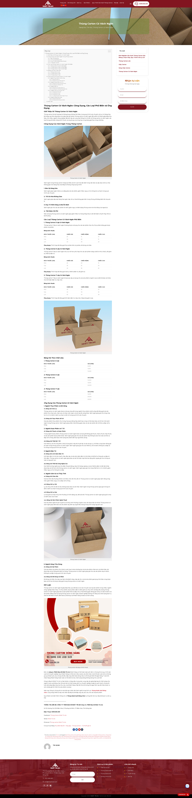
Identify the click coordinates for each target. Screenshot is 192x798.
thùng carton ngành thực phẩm (94, 738)
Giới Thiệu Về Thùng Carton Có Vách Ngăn (58, 55)
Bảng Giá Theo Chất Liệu (54, 70)
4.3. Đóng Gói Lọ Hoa (56, 94)
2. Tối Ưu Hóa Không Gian (56, 59)
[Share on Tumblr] (82, 729)
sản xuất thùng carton (67, 736)
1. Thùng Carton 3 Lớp (55, 72)
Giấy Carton (122, 64)
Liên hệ (122, 2)
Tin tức (116, 2)
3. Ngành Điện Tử (54, 86)
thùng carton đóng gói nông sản (96, 736)
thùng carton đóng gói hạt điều (80, 736)
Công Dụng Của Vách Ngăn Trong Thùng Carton (60, 56)
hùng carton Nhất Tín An (58, 722)
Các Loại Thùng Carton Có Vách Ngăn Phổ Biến (60, 64)
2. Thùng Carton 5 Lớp (55, 73)
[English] (63, 5)
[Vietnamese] (66, 5)
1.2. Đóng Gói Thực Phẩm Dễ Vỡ (58, 80)
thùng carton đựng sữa (81, 738)
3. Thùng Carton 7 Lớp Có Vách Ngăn (58, 68)
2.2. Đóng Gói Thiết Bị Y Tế (57, 84)
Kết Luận (50, 101)
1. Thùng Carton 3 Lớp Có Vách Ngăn (58, 65)
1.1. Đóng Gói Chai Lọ (55, 79)
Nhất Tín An (51, 718)
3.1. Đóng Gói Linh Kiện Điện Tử (58, 87)
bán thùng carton (69, 734)
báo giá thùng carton (79, 734)
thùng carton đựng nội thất (68, 738)
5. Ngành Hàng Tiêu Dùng (56, 97)
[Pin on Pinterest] (79, 729)
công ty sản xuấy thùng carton (54, 736)
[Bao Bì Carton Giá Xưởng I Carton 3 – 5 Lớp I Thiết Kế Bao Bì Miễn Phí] (50, 4)
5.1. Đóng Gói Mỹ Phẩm (56, 98)
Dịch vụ (79, 2)
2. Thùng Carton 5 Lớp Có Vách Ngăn (58, 67)
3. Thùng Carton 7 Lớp (55, 74)
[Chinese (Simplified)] (61, 5)
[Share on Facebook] (74, 729)
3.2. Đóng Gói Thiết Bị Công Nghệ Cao (59, 88)
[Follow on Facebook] (44, 785)
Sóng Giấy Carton (124, 68)
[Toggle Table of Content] (108, 51)
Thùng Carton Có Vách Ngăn (128, 71)
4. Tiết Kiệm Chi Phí (54, 62)
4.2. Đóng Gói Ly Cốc (56, 93)
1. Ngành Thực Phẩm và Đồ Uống (57, 78)
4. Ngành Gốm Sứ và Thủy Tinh (57, 90)
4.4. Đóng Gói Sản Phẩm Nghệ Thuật (60, 95)
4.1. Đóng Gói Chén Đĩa (56, 91)
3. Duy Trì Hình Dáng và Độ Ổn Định (58, 61)
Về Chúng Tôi (71, 2)
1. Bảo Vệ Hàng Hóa (54, 58)
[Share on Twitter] (76, 729)
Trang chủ (63, 2)
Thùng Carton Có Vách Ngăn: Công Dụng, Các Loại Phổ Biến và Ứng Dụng (67, 53)
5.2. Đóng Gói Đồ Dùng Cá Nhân (58, 99)
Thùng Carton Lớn (124, 61)
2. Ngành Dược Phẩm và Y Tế (56, 82)
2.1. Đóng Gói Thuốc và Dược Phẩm (59, 83)
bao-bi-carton (88, 734)
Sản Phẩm (87, 2)
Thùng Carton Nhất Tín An (58, 715)
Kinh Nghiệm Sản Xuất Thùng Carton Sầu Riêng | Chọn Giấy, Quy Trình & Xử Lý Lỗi (132, 56)
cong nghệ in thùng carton (98, 734)
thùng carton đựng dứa (56, 738)
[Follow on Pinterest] (50, 785)
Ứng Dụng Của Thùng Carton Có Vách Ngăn (59, 76)
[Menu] (131, 4)
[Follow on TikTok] (47, 785)
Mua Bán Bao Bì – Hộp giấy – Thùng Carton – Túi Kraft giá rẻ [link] (73, 725)
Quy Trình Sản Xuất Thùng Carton (102, 2)
